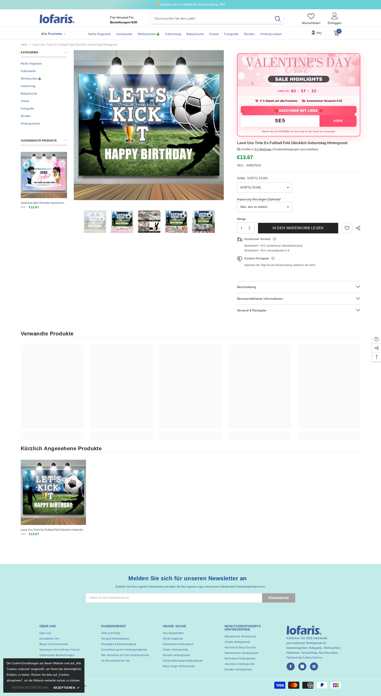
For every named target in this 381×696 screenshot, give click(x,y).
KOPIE (338, 121)
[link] (52, 433)
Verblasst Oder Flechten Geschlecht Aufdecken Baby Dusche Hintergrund (43, 203)
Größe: (252, 178)
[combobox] (211, 18)
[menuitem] (44, 63)
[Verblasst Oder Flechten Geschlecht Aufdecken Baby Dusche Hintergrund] (44, 175)
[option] (149, 125)
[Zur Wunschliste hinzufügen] (347, 227)
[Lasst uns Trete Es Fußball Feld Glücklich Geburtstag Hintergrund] (53, 492)
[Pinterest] (314, 666)
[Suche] (217, 18)
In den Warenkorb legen (298, 228)
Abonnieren (278, 598)
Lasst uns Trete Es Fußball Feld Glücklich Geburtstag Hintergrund (53, 530)
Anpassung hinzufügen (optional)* (259, 199)
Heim (24, 44)
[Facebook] (290, 666)
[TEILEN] (356, 228)
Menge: (242, 219)
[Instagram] (302, 666)
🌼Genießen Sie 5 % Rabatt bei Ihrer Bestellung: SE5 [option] (190, 4)
